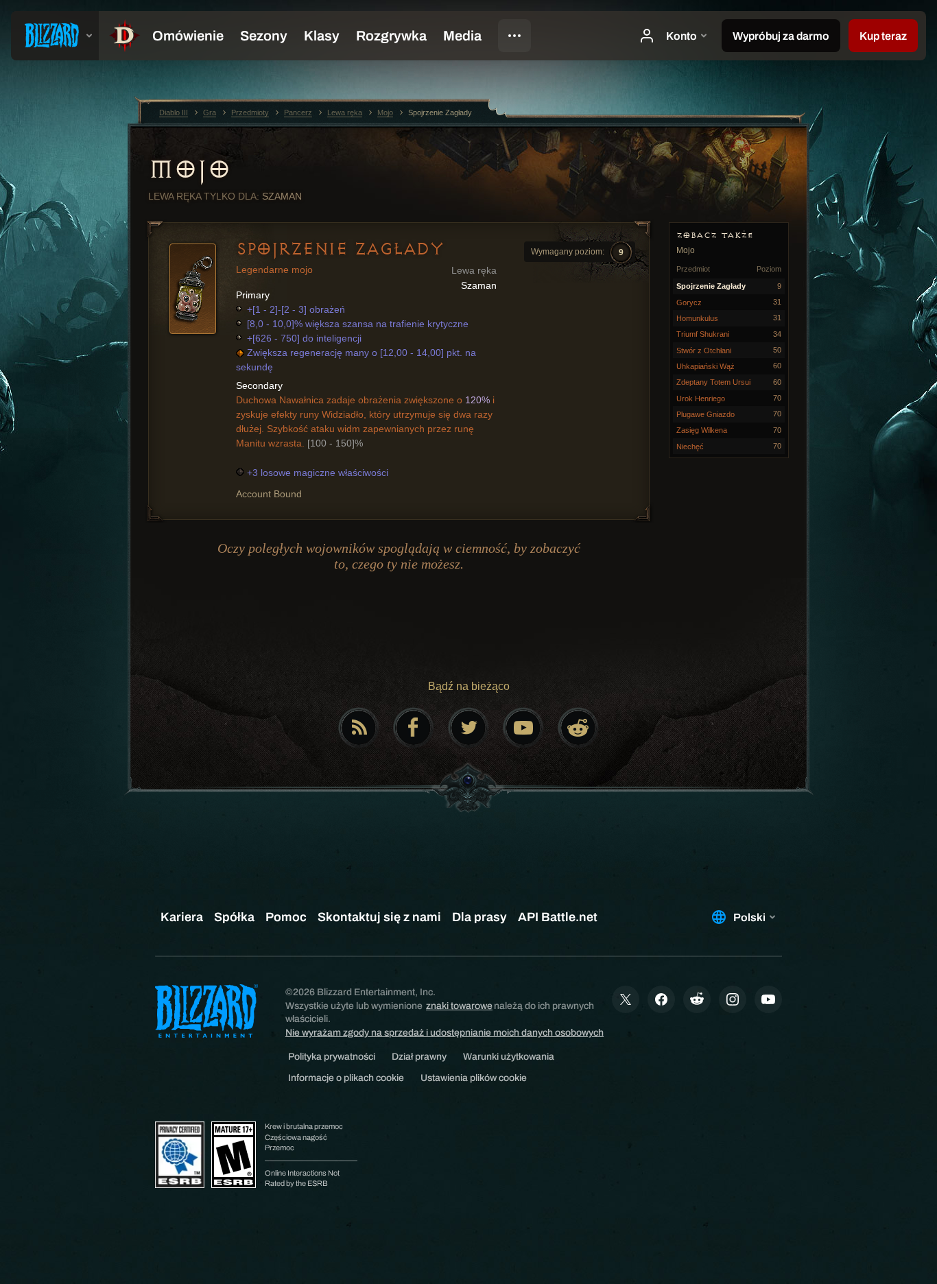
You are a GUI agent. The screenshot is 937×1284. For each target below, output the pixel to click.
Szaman (282, 196)
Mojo (189, 169)
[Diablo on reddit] (578, 727)
